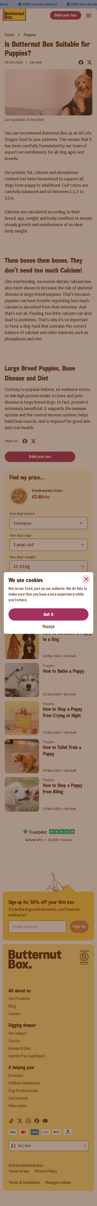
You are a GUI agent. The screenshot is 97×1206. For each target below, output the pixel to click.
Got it (48, 614)
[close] (86, 579)
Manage (48, 626)
